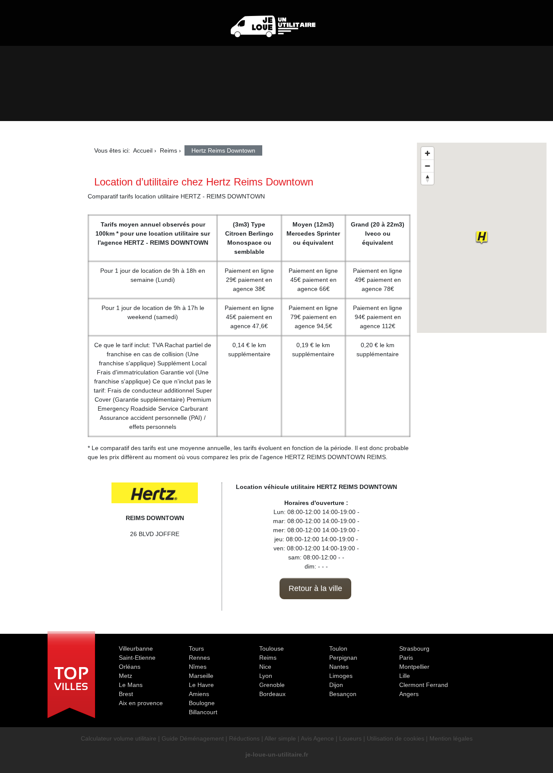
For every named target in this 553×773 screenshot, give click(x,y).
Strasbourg (414, 648)
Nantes (339, 666)
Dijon (336, 684)
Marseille (201, 675)
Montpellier (414, 666)
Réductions (244, 738)
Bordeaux (272, 693)
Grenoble (272, 684)
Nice (265, 666)
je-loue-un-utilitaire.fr (276, 754)
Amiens (199, 693)
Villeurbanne (136, 648)
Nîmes (198, 666)
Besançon (342, 693)
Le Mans (131, 684)
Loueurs (350, 738)
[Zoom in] (427, 153)
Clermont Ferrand (423, 684)
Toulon (338, 648)
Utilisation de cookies (395, 738)
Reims (267, 657)
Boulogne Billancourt (203, 708)
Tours (196, 648)
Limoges (341, 675)
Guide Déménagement (193, 738)
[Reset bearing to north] (427, 178)
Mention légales (451, 738)
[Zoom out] (427, 166)
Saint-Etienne (137, 657)
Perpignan (343, 657)
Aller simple (280, 738)
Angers (409, 693)
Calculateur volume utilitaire (118, 738)
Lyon (265, 675)
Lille (404, 675)
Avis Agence (317, 738)
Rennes (199, 657)
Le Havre (201, 684)
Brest (126, 693)
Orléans (129, 666)
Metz (125, 675)
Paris (406, 657)
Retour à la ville (315, 588)
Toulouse (271, 648)
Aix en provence (141, 703)
